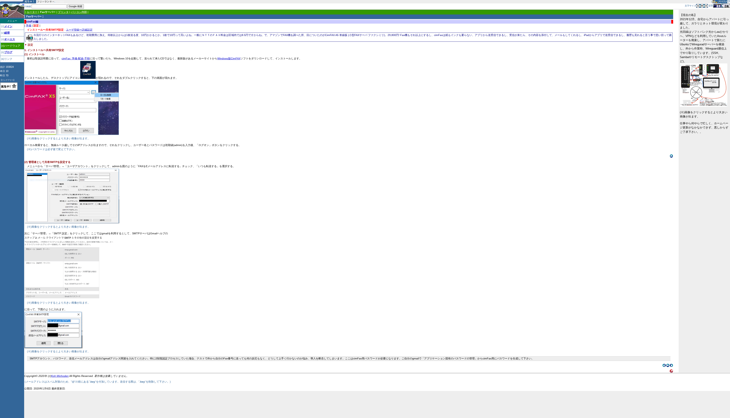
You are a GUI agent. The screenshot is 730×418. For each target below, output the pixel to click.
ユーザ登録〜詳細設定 (79, 29)
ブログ (8, 52)
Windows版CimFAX (228, 58)
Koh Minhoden (60, 376)
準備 (28, 25)
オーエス (9, 39)
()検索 (27, 6)
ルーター (32, 12)
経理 (7, 32)
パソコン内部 (79, 12)
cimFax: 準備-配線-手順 (76, 58)
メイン (8, 26)
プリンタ (63, 12)
